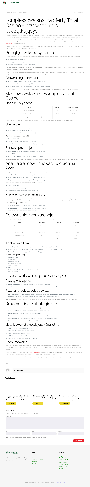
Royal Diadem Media (60, 482)
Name (7, 431)
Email (33, 431)
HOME (48, 3)
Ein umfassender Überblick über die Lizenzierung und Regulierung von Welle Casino (18, 398)
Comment (8, 416)
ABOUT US (55, 3)
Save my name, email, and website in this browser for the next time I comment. (26, 437)
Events (34, 463)
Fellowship (34, 461)
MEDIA (71, 3)
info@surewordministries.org (66, 456)
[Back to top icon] (45, 478)
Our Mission (35, 456)
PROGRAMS (63, 3)
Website (60, 431)
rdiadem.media (16, 12)
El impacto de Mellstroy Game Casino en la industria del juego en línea (44, 398)
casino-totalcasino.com (35, 352)
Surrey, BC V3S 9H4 (63, 459)
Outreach (34, 458)
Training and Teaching (37, 459)
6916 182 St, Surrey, (63, 458)
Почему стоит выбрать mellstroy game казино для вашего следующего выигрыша (71, 398)
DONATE (86, 3)
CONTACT (78, 3)
